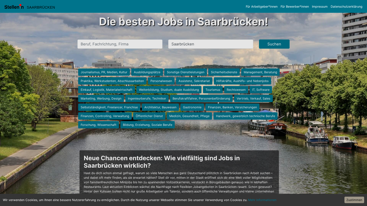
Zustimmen (354, 200)
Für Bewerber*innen (295, 6)
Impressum (320, 6)
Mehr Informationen (262, 200)
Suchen (274, 44)
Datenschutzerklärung (346, 6)
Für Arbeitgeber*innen (262, 6)
